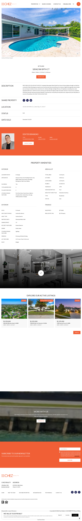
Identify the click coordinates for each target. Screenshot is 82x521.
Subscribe (70, 460)
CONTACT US (59, 492)
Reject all (59, 515)
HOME (3, 492)
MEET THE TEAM (11, 492)
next (9, 53)
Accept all (75, 515)
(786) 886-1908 (67, 4)
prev (6, 53)
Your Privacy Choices (41, 519)
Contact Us (57, 4)
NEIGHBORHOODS (37, 492)
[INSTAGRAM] (79, 492)
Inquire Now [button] (41, 76)
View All (77, 332)
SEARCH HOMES (46, 4)
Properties (34, 4)
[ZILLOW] (75, 492)
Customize (67, 515)
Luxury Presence (12, 511)
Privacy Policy (77, 456)
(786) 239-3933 (41, 139)
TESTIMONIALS (48, 492)
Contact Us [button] (41, 420)
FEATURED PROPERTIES (24, 492)
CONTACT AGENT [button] (28, 143)
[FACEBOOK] (72, 492)
